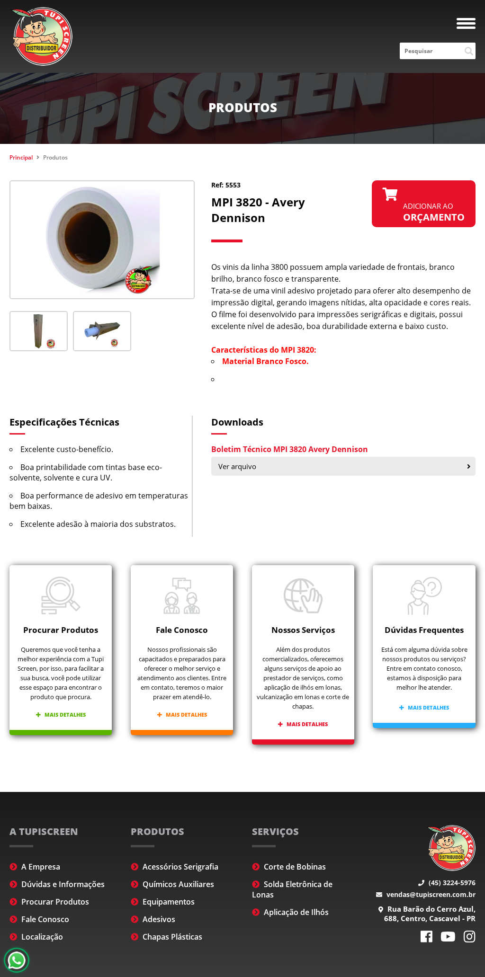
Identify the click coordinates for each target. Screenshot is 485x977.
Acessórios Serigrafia (179, 867)
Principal (21, 157)
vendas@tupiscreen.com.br (430, 894)
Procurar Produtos (54, 902)
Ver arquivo (237, 466)
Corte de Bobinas (294, 867)
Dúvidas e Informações (62, 884)
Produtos (55, 157)
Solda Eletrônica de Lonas (292, 889)
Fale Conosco (44, 919)
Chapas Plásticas (171, 937)
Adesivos (158, 919)
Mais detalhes (64, 714)
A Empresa (39, 867)
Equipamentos (168, 902)
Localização (41, 937)
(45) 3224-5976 (451, 882)
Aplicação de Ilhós (295, 912)
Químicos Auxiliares (177, 884)
